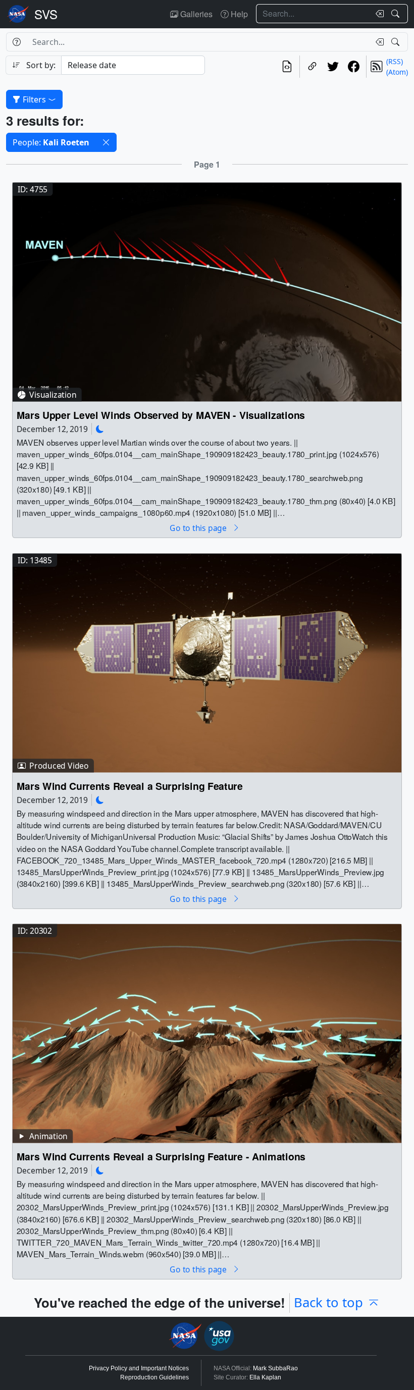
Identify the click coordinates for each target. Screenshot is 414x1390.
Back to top (328, 1302)
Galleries (195, 14)
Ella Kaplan (265, 1377)
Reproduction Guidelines (154, 1377)
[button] (106, 142)
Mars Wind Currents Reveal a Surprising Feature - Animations (161, 1156)
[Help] (16, 41)
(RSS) (394, 61)
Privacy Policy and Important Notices (139, 1368)
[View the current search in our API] (287, 67)
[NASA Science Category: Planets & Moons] (100, 429)
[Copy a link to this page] (312, 67)
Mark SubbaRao (275, 1368)
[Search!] (396, 13)
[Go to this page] (207, 291)
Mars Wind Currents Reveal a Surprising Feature (130, 785)
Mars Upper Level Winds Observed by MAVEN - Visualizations (161, 415)
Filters (34, 99)
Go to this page (199, 527)
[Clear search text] (378, 13)
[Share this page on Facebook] (353, 67)
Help (238, 14)
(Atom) (397, 72)
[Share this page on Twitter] (333, 67)
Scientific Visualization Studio (46, 14)
